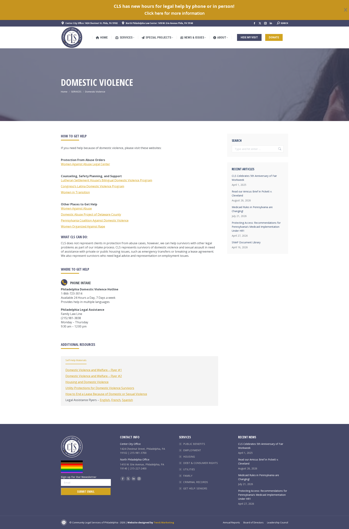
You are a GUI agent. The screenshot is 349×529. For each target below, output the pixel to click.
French (116, 400)
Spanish (127, 400)
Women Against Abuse (76, 208)
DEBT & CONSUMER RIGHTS (200, 463)
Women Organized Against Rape (83, 226)
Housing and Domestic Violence (87, 382)
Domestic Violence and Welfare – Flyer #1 (93, 370)
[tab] (76, 360)
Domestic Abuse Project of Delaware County (91, 214)
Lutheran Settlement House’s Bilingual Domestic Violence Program (106, 180)
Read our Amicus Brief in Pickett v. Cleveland (252, 193)
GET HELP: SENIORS (195, 488)
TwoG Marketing (164, 522)
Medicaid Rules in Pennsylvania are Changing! (252, 209)
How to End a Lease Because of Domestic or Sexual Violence (106, 394)
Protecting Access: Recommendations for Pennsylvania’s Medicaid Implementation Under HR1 (256, 226)
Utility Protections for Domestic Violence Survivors (99, 388)
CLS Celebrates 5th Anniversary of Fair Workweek (254, 178)
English (105, 400)
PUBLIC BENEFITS (194, 444)
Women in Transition (75, 192)
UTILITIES (189, 469)
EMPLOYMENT (192, 450)
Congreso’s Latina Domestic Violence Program (92, 186)
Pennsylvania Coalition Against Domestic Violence (95, 220)
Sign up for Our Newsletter (78, 477)
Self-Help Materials (76, 360)
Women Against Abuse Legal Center (85, 164)
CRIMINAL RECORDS (195, 482)
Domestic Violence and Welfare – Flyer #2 (93, 376)
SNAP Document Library (246, 242)
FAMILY (187, 475)
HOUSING (189, 456)
